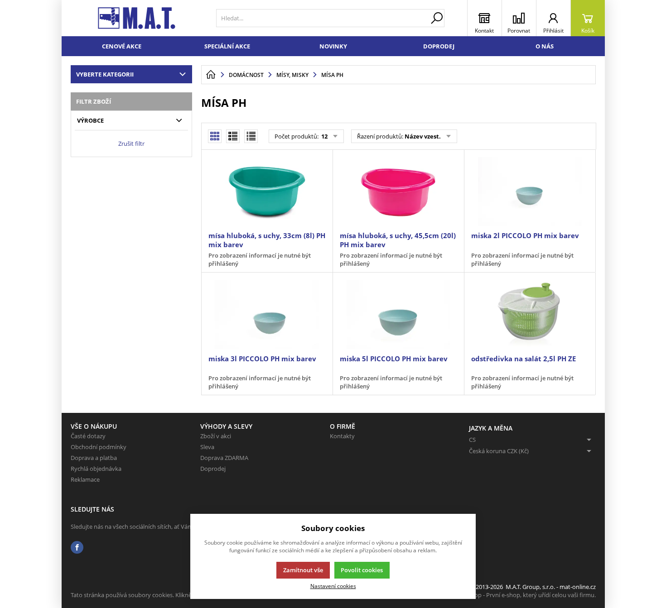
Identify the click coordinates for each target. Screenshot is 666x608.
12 (324, 136)
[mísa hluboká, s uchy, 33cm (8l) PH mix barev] (266, 191)
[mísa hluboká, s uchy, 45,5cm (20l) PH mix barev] (398, 191)
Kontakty (342, 436)
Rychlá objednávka (96, 468)
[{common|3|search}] (437, 18)
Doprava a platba (94, 458)
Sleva (207, 447)
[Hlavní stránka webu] (211, 75)
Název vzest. (423, 136)
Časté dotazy (88, 436)
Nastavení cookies (333, 585)
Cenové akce (121, 46)
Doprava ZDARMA (224, 458)
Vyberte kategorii (105, 74)
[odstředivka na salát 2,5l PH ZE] (529, 314)
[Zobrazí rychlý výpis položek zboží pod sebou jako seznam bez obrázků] (251, 136)
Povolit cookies (362, 570)
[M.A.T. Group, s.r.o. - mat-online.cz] (137, 18)
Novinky (333, 46)
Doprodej (438, 46)
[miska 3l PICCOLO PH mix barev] (266, 314)
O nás (545, 46)
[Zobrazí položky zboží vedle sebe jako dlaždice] (233, 136)
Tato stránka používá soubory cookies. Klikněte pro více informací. (159, 595)
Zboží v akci (215, 436)
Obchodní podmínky (98, 447)
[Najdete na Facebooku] (77, 547)
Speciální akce (227, 46)
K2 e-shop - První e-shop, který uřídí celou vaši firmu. (525, 595)
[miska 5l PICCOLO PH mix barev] (398, 314)
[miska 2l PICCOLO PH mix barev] (529, 191)
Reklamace (85, 479)
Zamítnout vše (303, 570)
